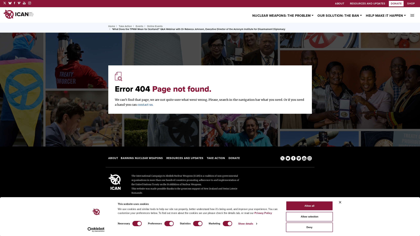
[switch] (169, 223)
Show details (245, 223)
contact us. (145, 105)
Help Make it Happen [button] (385, 16)
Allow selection (309, 216)
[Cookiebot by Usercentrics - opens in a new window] (96, 229)
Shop (411, 3)
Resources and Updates (185, 158)
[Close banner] (340, 202)
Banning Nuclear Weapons (142, 158)
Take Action (216, 158)
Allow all (309, 205)
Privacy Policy (263, 213)
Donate (396, 3)
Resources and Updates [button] (367, 3)
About (113, 158)
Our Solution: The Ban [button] (338, 16)
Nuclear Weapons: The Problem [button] (282, 16)
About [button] (339, 3)
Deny (309, 227)
